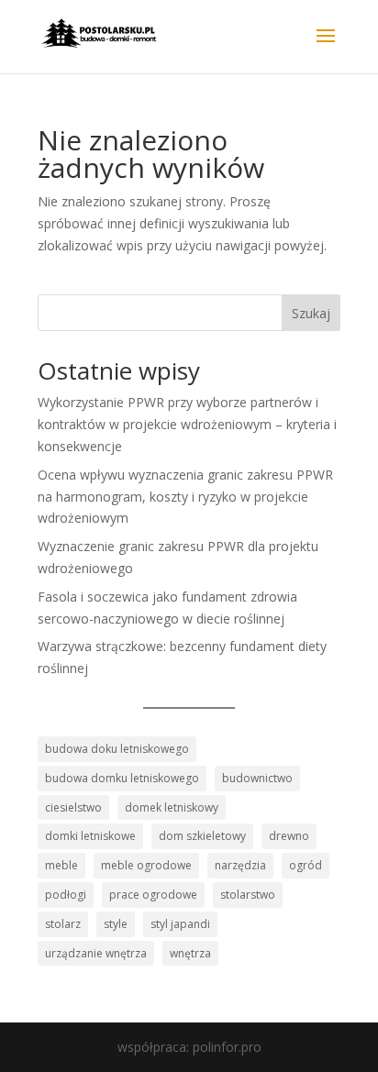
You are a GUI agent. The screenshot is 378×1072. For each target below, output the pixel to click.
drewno (289, 836)
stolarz (63, 924)
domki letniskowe (90, 836)
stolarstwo (247, 894)
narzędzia (240, 865)
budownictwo (257, 778)
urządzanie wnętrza (96, 953)
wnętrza (190, 953)
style (116, 924)
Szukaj (311, 313)
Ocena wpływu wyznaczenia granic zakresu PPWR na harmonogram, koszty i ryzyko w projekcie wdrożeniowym (185, 496)
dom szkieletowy (202, 836)
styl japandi (180, 924)
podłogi (65, 894)
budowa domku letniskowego (122, 778)
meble (61, 865)
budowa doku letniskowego (117, 749)
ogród (305, 865)
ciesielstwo (73, 807)
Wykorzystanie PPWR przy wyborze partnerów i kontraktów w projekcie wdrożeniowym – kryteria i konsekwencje (187, 424)
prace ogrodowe (153, 894)
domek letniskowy (171, 807)
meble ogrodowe (146, 865)
